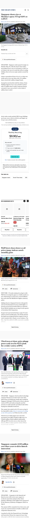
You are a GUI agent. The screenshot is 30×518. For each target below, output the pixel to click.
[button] (25, 10)
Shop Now (7, 229)
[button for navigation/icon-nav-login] (25, 10)
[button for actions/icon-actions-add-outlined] (14, 383)
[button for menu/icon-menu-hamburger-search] (28, 10)
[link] (8, 10)
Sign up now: (4, 21)
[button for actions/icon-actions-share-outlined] (26, 53)
